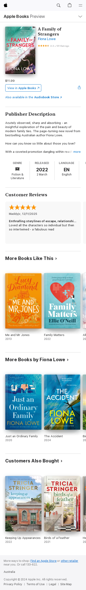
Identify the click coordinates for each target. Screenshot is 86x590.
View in (21, 88)
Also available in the (32, 97)
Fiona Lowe (47, 39)
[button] (58, 5)
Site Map (66, 584)
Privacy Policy (13, 584)
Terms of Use (35, 584)
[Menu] (80, 5)
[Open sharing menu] (79, 88)
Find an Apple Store (44, 561)
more (77, 151)
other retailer (69, 561)
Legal (52, 584)
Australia (9, 572)
